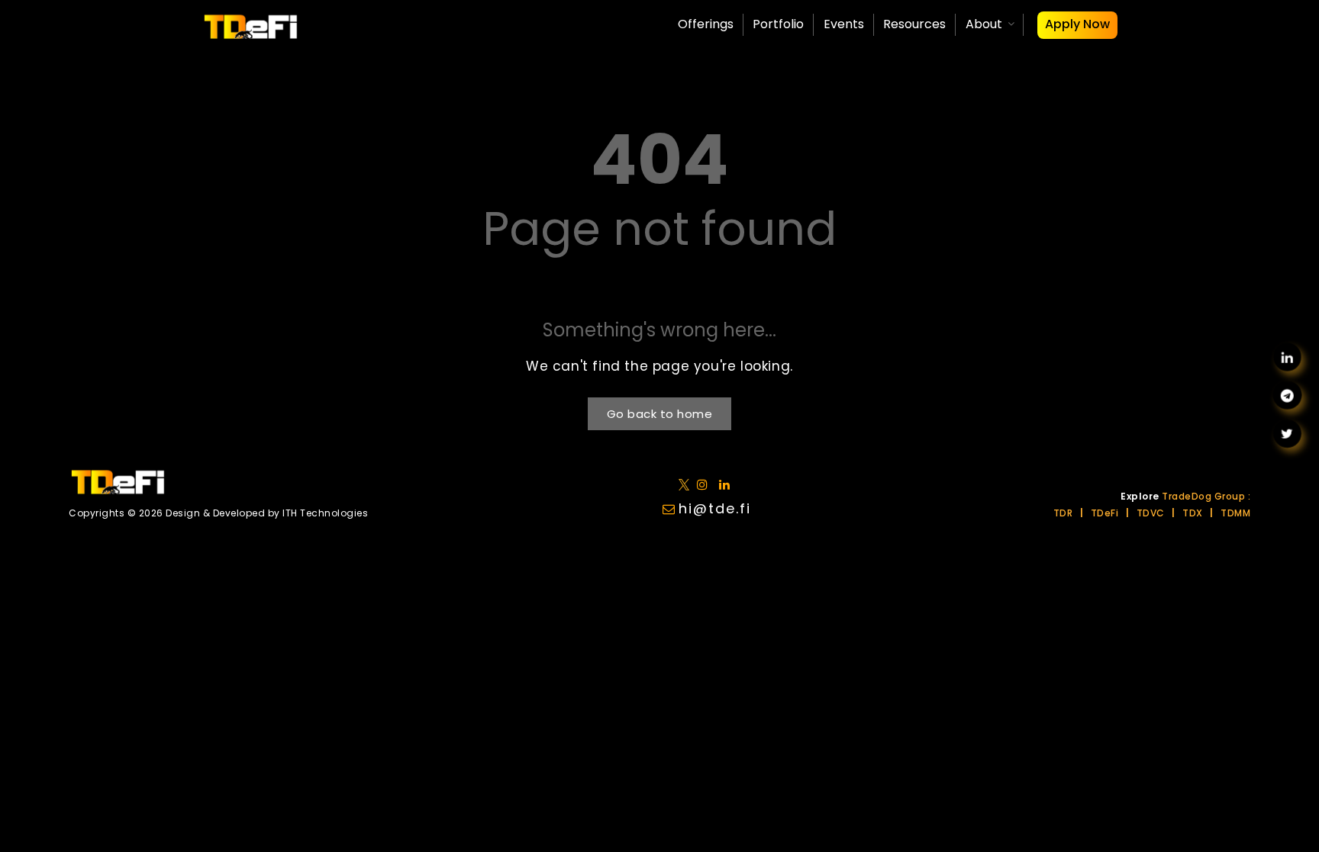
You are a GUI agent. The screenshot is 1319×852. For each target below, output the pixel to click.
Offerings (706, 24)
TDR (1063, 512)
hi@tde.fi (715, 508)
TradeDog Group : (1206, 496)
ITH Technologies (325, 512)
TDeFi (1105, 512)
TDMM (1235, 512)
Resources (914, 24)
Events (844, 24)
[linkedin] (706, 484)
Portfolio (778, 24)
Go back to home (660, 414)
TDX (1192, 512)
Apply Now (1077, 24)
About (984, 24)
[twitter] (687, 484)
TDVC (1151, 512)
